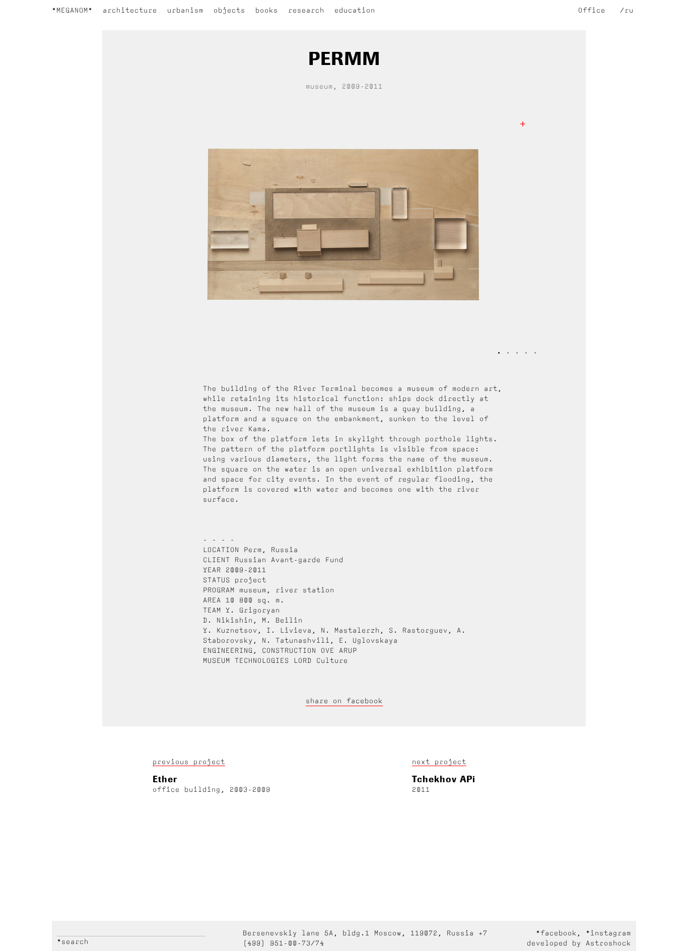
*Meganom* (72, 10)
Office (591, 10)
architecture (130, 10)
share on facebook (344, 701)
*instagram (608, 933)
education (354, 10)
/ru (627, 10)
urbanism (185, 10)
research (306, 10)
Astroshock (608, 943)
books (266, 10)
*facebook (556, 933)
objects (229, 10)
